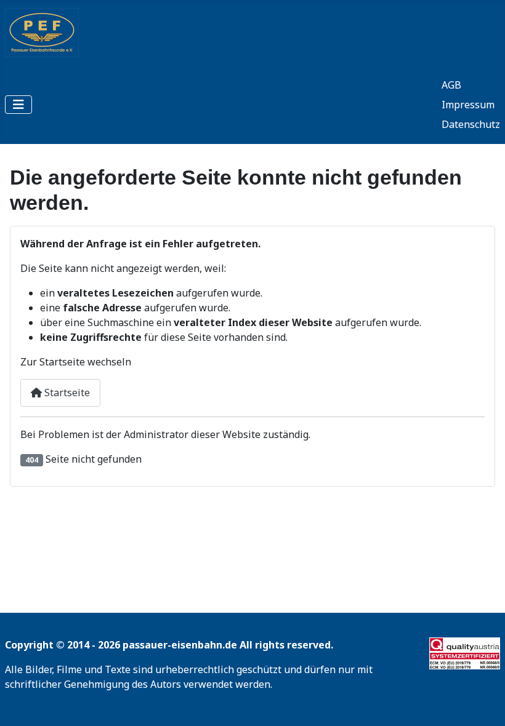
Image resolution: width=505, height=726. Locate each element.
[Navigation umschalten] (18, 104)
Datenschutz (471, 124)
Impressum (468, 104)
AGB (451, 85)
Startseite (66, 392)
